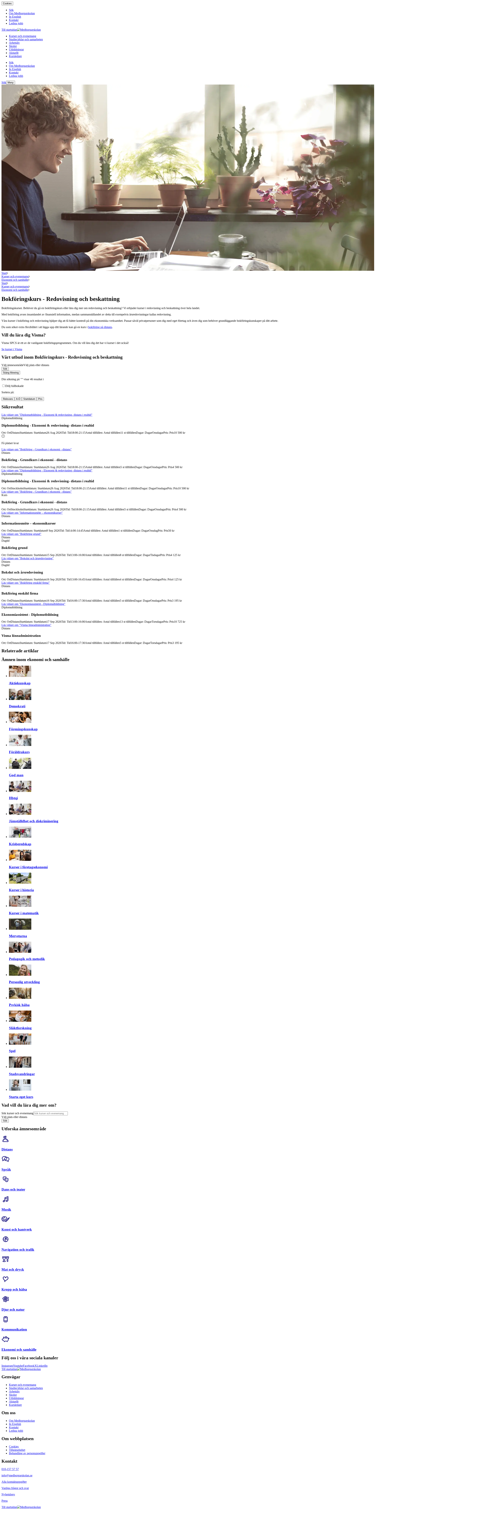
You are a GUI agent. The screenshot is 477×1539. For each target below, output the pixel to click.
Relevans (8, 399)
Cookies (7, 3)
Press (4, 1500)
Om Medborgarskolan (22, 1420)
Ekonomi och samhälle (14, 279)
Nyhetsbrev (8, 1494)
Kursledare (15, 1404)
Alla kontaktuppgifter (14, 1481)
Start (4, 273)
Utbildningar (16, 1398)
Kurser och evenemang (15, 276)
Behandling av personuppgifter (27, 1453)
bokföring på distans (100, 327)
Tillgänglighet (17, 1449)
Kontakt (13, 1427)
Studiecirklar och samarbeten (26, 1388)
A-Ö (18, 399)
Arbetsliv (14, 1391)
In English (15, 1424)
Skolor (13, 1394)
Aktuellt (13, 1401)
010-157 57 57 (10, 1469)
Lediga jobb (16, 1430)
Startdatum (29, 399)
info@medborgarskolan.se (16, 1475)
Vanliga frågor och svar (15, 1488)
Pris (40, 399)
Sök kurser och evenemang (17, 1113)
